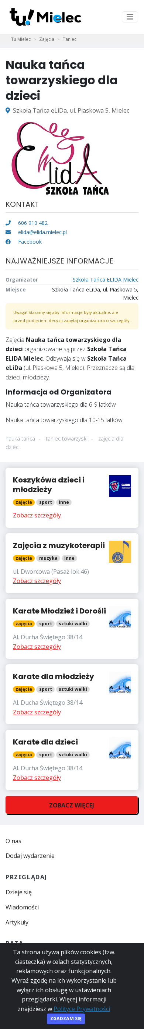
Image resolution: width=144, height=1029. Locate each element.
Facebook (29, 241)
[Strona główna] (45, 17)
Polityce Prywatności (82, 1009)
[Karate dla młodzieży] (72, 694)
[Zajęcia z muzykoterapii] (72, 563)
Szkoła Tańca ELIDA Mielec (105, 279)
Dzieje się (19, 892)
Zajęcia (46, 39)
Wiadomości (22, 907)
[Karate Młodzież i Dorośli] (72, 629)
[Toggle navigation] (130, 16)
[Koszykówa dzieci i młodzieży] (72, 498)
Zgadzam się (66, 1018)
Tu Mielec (21, 39)
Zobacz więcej (71, 805)
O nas (13, 841)
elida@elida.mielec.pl (42, 232)
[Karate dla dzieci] (72, 760)
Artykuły (17, 922)
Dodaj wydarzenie (30, 856)
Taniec (69, 39)
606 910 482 (32, 222)
